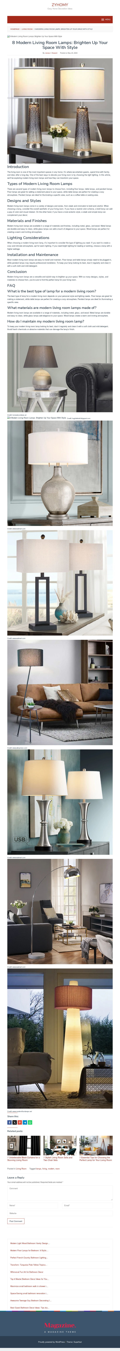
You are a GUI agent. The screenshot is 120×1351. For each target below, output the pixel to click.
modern (51, 1168)
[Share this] (9, 1122)
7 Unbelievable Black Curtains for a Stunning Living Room (23, 1158)
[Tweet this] (14, 1122)
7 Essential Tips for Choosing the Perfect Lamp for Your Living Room (95, 1158)
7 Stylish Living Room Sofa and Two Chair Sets (57, 1158)
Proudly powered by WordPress (51, 1341)
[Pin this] (20, 1122)
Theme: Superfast (74, 1341)
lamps (38, 1168)
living (44, 1168)
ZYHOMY (60, 4)
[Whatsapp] (30, 1122)
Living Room (21, 1168)
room (57, 1168)
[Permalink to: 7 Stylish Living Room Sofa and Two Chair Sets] (60, 1145)
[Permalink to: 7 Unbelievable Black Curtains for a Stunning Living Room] (24, 1145)
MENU (107, 19)
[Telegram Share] (25, 1122)
